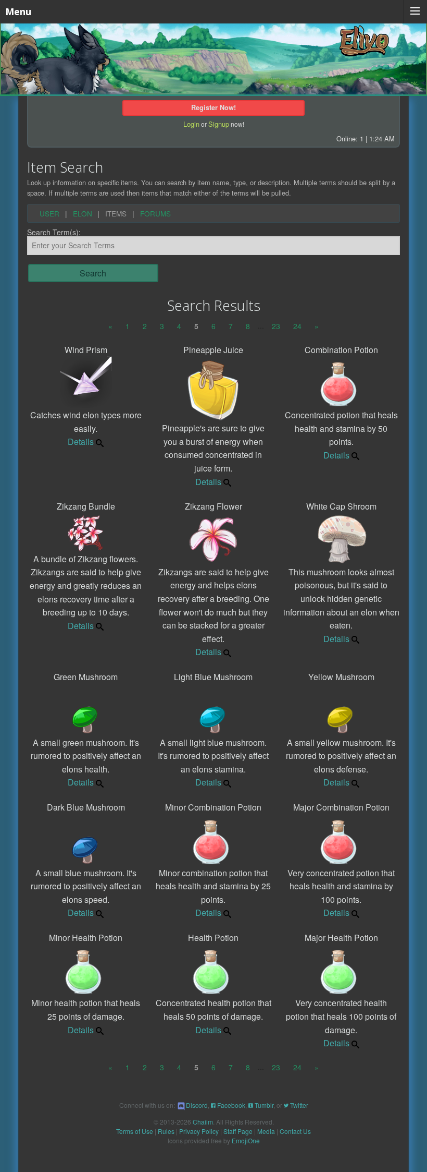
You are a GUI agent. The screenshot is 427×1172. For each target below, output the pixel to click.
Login (191, 124)
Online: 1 (349, 138)
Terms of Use (134, 1131)
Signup (218, 124)
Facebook (230, 1105)
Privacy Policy (199, 1131)
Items (116, 214)
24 (297, 326)
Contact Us (295, 1131)
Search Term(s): (54, 232)
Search (93, 273)
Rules (166, 1131)
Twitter (298, 1105)
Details (81, 442)
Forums (155, 214)
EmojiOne (246, 1140)
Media (266, 1131)
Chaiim (203, 1121)
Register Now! (213, 107)
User (49, 214)
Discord (197, 1105)
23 (276, 326)
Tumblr (263, 1105)
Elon (82, 214)
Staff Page (238, 1131)
